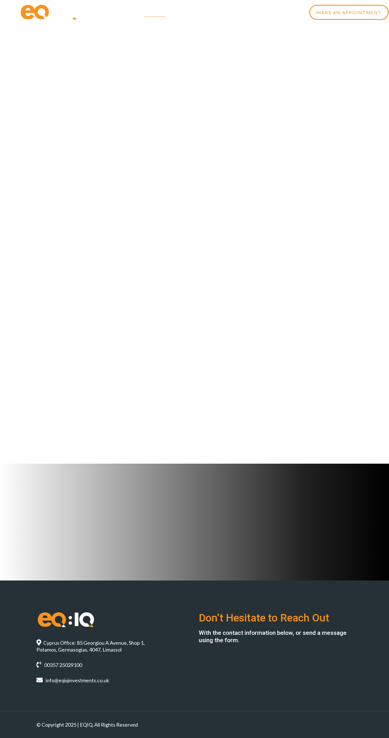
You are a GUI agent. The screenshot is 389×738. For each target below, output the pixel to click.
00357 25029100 (63, 665)
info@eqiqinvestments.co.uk (77, 680)
